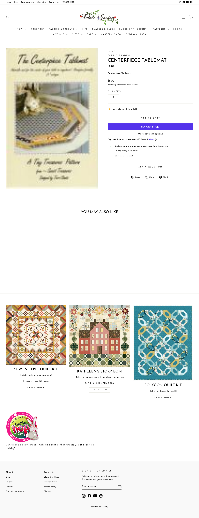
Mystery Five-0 (111, 34)
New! (20, 29)
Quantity (115, 91)
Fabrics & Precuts (62, 29)
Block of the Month (134, 29)
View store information (125, 156)
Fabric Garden (119, 55)
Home (8, 2)
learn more (99, 390)
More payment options (150, 134)
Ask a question (150, 167)
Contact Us (54, 2)
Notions (58, 34)
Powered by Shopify (99, 507)
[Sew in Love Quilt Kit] (36, 335)
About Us (10, 472)
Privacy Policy (50, 482)
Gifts (76, 34)
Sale (90, 34)
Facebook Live (27, 2)
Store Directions (51, 477)
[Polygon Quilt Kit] (163, 343)
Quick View (28, 262)
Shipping (112, 85)
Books (177, 29)
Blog (16, 2)
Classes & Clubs (103, 29)
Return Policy (50, 487)
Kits (85, 29)
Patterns (160, 29)
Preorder (38, 29)
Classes (9, 487)
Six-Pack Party (136, 34)
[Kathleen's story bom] (99, 336)
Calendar (41, 2)
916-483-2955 (68, 2)
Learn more (36, 388)
